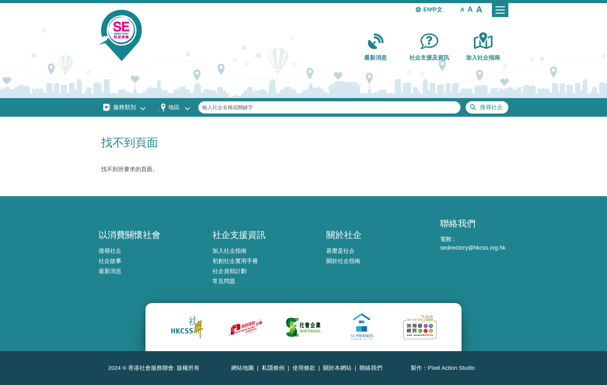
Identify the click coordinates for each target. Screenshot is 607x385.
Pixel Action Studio (451, 368)
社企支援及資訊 (429, 57)
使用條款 (303, 368)
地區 (174, 107)
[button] (462, 9)
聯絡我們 (370, 368)
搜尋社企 (491, 107)
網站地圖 (242, 368)
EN (427, 9)
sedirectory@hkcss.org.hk (473, 248)
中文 (437, 9)
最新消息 (375, 57)
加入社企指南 (483, 57)
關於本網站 (337, 368)
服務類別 (124, 107)
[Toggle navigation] (500, 10)
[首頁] (123, 35)
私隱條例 (273, 368)
